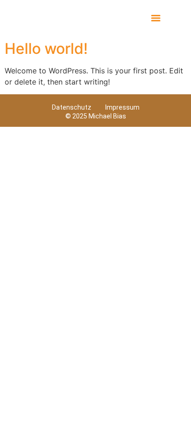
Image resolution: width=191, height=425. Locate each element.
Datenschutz (71, 107)
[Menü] (155, 18)
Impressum (122, 107)
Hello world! (46, 48)
